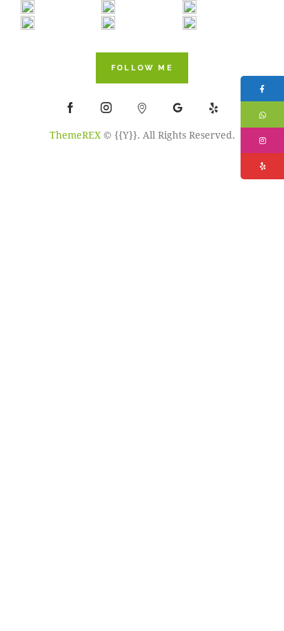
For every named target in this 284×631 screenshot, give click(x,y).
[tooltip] (262, 88)
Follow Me (142, 67)
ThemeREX (75, 134)
